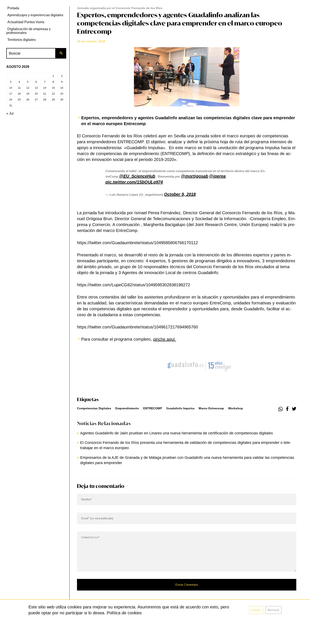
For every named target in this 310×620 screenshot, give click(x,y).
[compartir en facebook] (287, 409)
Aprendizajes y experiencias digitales (35, 15)
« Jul (9, 113)
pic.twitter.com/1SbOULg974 (134, 182)
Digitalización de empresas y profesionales (28, 31)
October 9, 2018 (180, 194)
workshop (235, 408)
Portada (13, 8)
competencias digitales (94, 408)
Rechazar (273, 610)
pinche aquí (164, 339)
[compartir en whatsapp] (280, 409)
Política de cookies (124, 613)
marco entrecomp (211, 408)
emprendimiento (127, 408)
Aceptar (256, 610)
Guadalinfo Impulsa (180, 408)
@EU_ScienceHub (137, 176)
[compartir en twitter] (294, 409)
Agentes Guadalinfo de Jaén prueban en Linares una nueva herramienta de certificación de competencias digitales (176, 433)
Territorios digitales (21, 40)
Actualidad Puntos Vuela (25, 22)
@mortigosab (194, 176)
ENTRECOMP (152, 408)
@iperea (217, 176)
